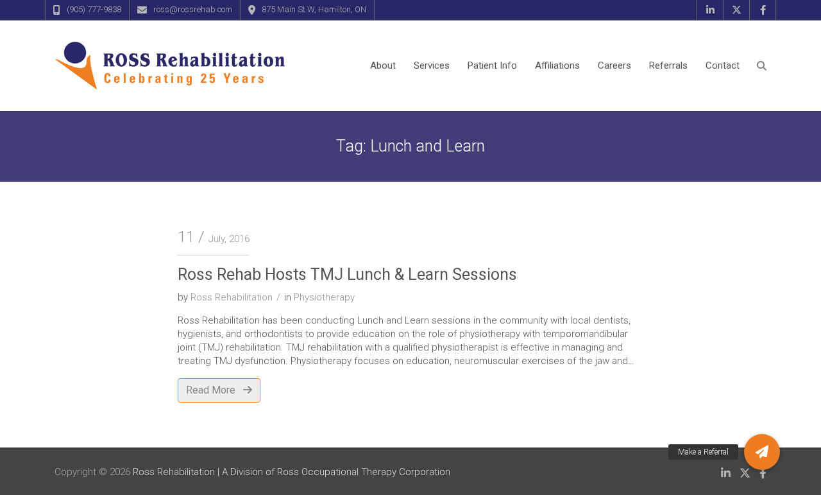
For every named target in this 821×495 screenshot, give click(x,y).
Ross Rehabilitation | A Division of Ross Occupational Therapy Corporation (291, 472)
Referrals (668, 65)
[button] (762, 452)
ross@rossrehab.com (192, 9)
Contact (723, 65)
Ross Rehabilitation (231, 297)
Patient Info (492, 65)
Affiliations (557, 65)
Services (432, 65)
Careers (614, 65)
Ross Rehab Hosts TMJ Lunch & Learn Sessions (347, 274)
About (383, 65)
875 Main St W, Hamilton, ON (314, 9)
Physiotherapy (324, 297)
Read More (212, 390)
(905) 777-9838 (94, 9)
